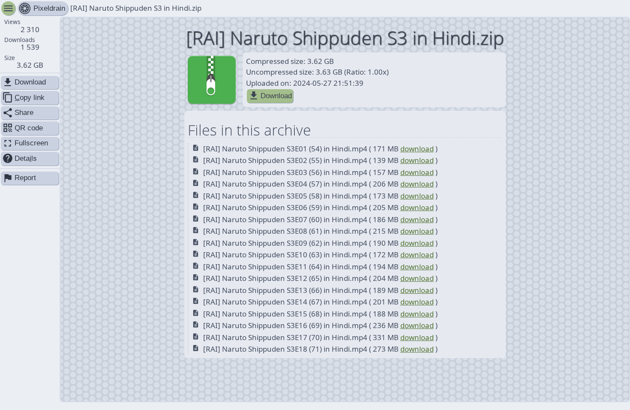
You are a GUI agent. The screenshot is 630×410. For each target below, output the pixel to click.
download (417, 149)
